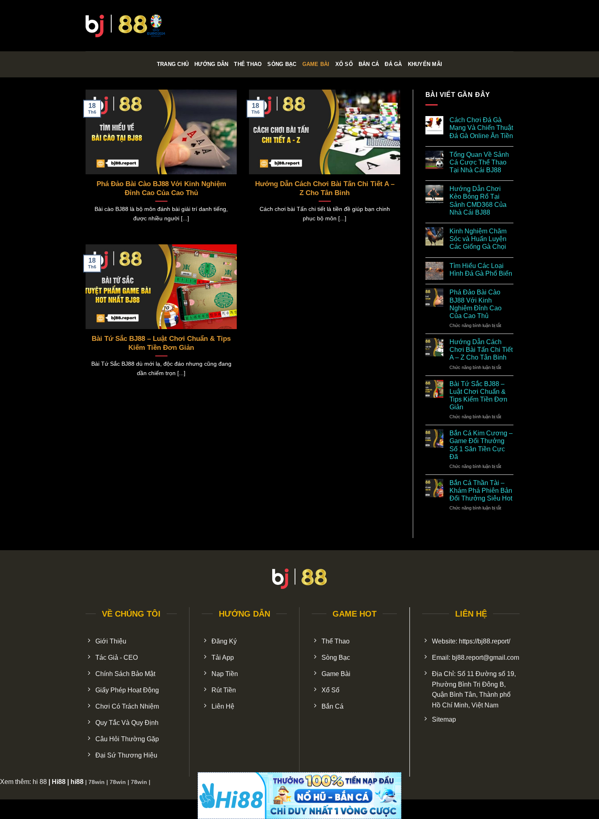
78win (96, 782)
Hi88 (59, 781)
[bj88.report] (126, 26)
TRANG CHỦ (173, 64)
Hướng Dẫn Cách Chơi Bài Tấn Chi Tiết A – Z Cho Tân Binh (324, 188)
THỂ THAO (248, 64)
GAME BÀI (316, 64)
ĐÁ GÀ (393, 64)
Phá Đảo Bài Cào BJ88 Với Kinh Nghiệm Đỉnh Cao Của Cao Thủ (161, 188)
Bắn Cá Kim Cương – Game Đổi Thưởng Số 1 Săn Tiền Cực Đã (481, 445)
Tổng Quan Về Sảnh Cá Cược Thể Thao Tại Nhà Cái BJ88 (479, 162)
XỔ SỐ (344, 64)
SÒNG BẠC (281, 64)
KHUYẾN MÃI (425, 64)
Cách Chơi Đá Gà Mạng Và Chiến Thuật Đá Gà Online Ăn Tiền (481, 127)
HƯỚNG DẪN (211, 64)
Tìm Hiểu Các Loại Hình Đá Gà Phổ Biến (480, 269)
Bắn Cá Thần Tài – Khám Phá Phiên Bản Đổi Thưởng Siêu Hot (480, 490)
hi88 (77, 781)
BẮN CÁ (369, 64)
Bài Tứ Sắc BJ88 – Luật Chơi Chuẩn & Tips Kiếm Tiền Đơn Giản (161, 343)
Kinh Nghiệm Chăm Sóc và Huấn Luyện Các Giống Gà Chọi (478, 239)
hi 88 (40, 781)
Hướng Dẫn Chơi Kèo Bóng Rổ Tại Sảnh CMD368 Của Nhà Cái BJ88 (478, 200)
